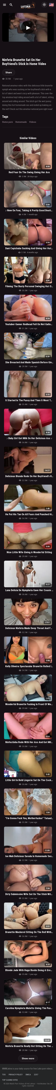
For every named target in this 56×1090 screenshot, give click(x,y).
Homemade (21, 122)
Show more (28, 1058)
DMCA (28, 1074)
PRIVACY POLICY (16, 1074)
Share (8, 72)
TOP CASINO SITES (10, 1080)
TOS (4, 1074)
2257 (36, 1074)
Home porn (7, 122)
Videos (32, 122)
